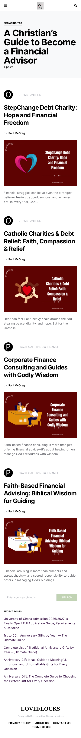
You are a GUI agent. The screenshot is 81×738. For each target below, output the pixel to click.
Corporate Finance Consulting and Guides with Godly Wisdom (35, 367)
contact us (61, 723)
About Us (42, 723)
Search (66, 597)
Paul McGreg (16, 133)
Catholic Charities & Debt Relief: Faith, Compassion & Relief (39, 241)
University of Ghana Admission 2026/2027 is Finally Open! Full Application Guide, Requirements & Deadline (39, 623)
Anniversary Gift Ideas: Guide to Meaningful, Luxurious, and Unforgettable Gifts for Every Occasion (35, 664)
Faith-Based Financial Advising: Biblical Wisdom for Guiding (40, 493)
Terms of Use (41, 727)
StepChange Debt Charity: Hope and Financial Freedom (40, 115)
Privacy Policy (19, 723)
